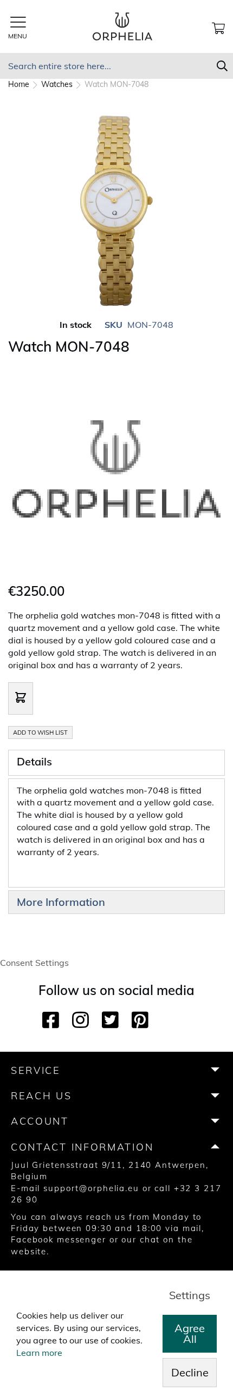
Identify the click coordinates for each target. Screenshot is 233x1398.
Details (34, 761)
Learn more (39, 1352)
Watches (58, 84)
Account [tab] (40, 1121)
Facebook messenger (58, 1239)
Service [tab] (36, 1070)
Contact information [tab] (82, 1147)
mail (192, 1228)
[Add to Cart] (20, 698)
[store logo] (122, 26)
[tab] (116, 763)
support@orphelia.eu (91, 1188)
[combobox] (116, 66)
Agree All (189, 1333)
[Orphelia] (116, 574)
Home (19, 84)
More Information (61, 902)
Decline (190, 1372)
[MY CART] (218, 26)
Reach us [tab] (41, 1096)
